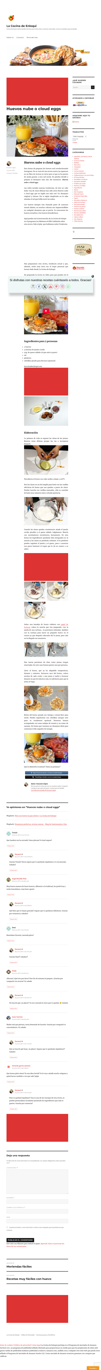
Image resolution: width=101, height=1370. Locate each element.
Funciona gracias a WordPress (45, 1335)
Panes (76, 198)
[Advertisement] (38, 92)
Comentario (12, 1168)
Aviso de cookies (6, 1345)
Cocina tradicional (79, 173)
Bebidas (76, 163)
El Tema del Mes (79, 177)
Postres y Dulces (79, 209)
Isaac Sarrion (17, 1017)
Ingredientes (78, 188)
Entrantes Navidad (80, 181)
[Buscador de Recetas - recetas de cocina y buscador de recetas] (83, 268)
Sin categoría (78, 219)
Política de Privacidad (27, 1335)
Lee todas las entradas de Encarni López (43, 790)
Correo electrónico (16, 1207)
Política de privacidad (22, 1345)
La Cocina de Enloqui (21, 26)
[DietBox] (83, 122)
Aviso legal (36, 1345)
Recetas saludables (80, 213)
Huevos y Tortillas (12, 173)
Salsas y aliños (78, 217)
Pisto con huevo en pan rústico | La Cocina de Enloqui (35, 816)
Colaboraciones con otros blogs (84, 175)
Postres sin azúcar (80, 206)
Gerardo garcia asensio (21, 1066)
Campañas (77, 167)
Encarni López (11, 167)
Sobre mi (10, 37)
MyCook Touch (79, 194)
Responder (10, 846)
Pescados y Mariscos (80, 200)
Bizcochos (77, 165)
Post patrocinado (79, 204)
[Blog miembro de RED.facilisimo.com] (83, 231)
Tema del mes (32, 37)
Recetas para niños (80, 211)
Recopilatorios (78, 215)
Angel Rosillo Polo (19, 879)
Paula (14, 971)
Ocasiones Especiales (80, 196)
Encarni (18, 854)
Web (8, 1217)
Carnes (76, 169)
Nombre (10, 1198)
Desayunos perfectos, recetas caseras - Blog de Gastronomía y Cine (41, 824)
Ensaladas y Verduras (80, 179)
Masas (76, 190)
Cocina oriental (79, 171)
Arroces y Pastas (79, 161)
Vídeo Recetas (78, 221)
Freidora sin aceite (80, 183)
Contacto (20, 37)
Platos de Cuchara (79, 202)
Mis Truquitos (78, 192)
